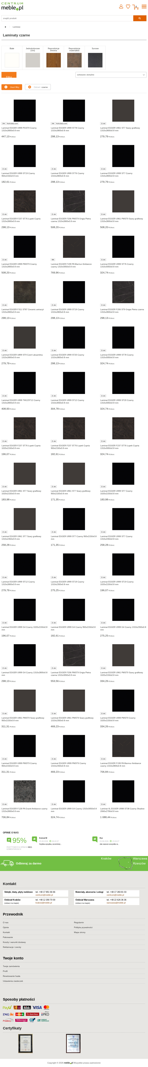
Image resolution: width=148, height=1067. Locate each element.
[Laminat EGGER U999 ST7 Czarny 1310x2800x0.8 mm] (123, 156)
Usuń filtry (14, 87)
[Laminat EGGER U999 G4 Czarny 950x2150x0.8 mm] (74, 610)
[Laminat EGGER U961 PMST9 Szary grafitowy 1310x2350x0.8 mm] (74, 701)
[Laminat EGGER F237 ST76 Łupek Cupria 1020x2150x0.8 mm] (24, 428)
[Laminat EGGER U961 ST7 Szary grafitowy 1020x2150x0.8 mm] (24, 474)
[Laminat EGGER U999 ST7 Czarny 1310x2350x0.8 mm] (123, 519)
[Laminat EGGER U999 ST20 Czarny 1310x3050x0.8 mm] (123, 383)
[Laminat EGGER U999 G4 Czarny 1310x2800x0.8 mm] (24, 655)
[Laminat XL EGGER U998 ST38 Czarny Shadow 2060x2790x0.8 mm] (123, 791)
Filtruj (9, 77)
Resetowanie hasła (11, 976)
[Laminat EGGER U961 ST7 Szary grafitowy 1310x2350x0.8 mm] (24, 519)
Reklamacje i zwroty (12, 947)
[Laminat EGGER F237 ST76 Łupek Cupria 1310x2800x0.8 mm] (24, 201)
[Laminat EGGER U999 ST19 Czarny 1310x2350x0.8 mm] (74, 564)
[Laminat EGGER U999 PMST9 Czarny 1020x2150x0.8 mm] (123, 701)
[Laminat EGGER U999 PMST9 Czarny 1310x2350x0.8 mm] (74, 746)
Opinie (6, 927)
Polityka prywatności (83, 927)
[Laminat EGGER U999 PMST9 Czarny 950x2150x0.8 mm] (24, 746)
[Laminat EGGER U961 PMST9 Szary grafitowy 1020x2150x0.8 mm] (123, 655)
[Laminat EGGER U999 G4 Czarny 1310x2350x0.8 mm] (123, 610)
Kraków (106, 858)
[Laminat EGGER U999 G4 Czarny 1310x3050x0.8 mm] (74, 791)
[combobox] (111, 75)
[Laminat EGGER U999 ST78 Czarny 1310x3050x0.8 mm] (123, 338)
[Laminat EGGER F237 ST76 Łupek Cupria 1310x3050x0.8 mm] (123, 428)
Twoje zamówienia (11, 966)
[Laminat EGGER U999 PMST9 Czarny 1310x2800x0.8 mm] (24, 247)
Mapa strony (79, 932)
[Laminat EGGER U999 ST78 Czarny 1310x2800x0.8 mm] (74, 111)
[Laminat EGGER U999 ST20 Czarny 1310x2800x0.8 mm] (74, 338)
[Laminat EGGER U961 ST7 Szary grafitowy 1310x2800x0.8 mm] (123, 111)
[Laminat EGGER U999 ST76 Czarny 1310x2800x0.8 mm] (74, 156)
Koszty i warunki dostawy (14, 942)
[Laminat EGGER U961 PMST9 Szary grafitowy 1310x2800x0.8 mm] (123, 201)
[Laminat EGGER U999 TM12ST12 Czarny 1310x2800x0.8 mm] (24, 383)
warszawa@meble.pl (116, 903)
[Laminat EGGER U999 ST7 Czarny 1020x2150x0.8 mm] (123, 474)
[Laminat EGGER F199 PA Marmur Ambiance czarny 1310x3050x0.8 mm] (74, 247)
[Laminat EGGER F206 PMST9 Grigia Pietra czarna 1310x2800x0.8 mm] (74, 201)
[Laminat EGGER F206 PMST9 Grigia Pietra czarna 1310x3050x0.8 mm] (74, 655)
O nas (5, 922)
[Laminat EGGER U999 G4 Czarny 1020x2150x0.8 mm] (24, 610)
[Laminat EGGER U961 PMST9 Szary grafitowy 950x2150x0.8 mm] (24, 701)
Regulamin (79, 922)
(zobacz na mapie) (11, 903)
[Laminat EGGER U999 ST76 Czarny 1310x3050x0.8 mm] (123, 247)
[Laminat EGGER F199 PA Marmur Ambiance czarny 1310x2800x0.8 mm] (123, 746)
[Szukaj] (139, 18)
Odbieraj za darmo (28, 863)
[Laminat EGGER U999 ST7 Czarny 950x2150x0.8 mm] (74, 519)
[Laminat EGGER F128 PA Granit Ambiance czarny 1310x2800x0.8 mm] (24, 791)
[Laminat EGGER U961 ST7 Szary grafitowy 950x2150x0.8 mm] (74, 474)
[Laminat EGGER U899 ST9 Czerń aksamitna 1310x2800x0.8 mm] (24, 338)
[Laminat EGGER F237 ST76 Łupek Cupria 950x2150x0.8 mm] (74, 428)
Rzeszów (139, 863)
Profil (5, 971)
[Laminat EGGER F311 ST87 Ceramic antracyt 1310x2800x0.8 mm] (24, 292)
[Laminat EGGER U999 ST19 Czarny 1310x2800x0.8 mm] (74, 292)
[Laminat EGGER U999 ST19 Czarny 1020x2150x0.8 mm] (123, 564)
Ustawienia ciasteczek (13, 981)
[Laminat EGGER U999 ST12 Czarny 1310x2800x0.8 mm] (24, 564)
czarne (41, 87)
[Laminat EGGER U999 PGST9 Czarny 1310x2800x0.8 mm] (24, 111)
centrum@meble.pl (44, 895)
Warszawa (140, 858)
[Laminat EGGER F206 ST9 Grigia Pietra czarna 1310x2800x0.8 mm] (123, 292)
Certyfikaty (12, 1028)
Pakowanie (8, 937)
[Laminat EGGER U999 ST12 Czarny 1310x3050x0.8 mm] (74, 383)
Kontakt (9, 884)
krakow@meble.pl (44, 903)
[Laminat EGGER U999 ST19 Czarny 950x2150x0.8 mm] (24, 156)
